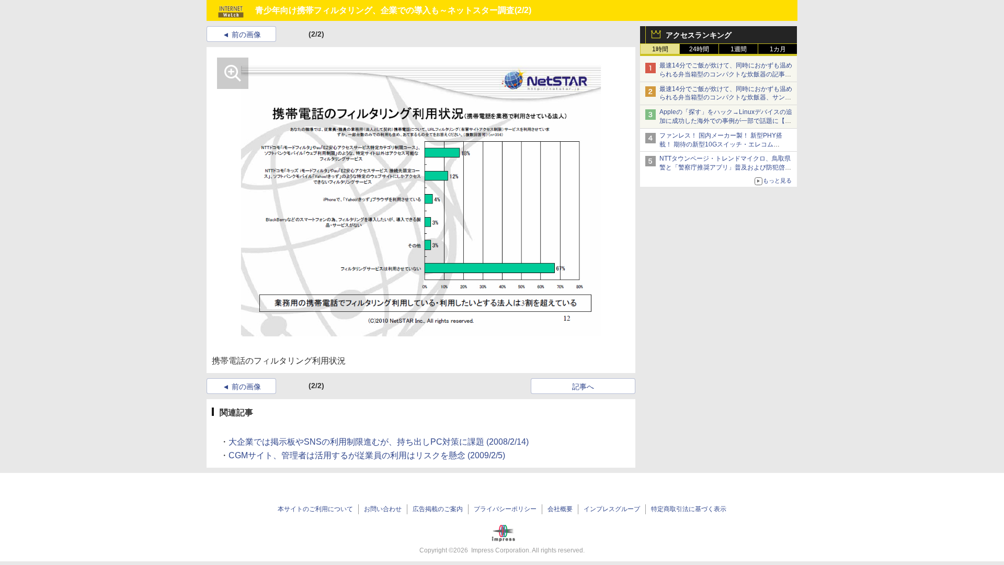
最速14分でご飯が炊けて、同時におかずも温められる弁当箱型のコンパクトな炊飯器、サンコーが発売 (725, 97)
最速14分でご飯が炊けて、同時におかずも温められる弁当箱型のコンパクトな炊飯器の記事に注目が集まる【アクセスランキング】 (725, 74)
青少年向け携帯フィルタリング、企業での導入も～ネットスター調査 (385, 10)
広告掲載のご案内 (438, 509)
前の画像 (246, 34)
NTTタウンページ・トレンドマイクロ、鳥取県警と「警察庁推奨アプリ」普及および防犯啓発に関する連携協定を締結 (725, 167)
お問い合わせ (383, 509)
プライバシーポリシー (505, 509)
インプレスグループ (612, 509)
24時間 (699, 49)
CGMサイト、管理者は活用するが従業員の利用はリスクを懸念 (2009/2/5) (367, 455)
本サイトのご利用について (315, 509)
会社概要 (560, 509)
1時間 (660, 49)
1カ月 (778, 49)
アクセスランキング (699, 35)
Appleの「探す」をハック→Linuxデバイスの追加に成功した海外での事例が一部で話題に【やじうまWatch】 (725, 120)
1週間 (739, 49)
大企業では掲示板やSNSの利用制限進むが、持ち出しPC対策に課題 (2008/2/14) (379, 441)
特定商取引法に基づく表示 (688, 509)
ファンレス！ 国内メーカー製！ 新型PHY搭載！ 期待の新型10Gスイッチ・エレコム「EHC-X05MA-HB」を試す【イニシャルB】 (722, 144)
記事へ (583, 386)
